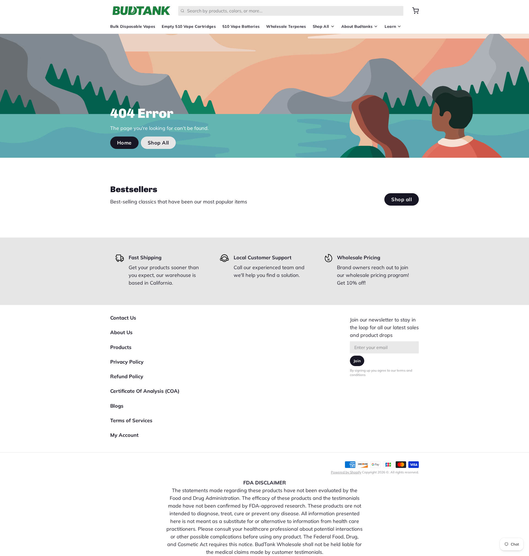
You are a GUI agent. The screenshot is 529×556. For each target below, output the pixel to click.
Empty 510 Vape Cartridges (189, 26)
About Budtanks (357, 26)
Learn (390, 26)
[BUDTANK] (141, 10)
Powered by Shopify (346, 472)
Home (124, 143)
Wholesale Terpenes (286, 26)
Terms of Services (131, 420)
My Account (124, 435)
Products (120, 347)
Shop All (321, 26)
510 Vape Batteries (241, 26)
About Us (121, 332)
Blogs (116, 406)
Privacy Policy (127, 362)
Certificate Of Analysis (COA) (144, 391)
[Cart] (413, 10)
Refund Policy (126, 376)
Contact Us (123, 318)
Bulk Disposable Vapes (132, 26)
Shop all (401, 199)
